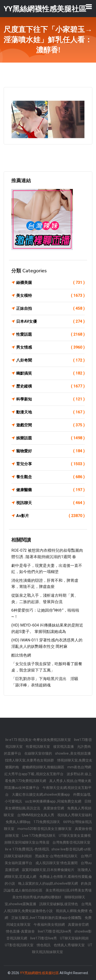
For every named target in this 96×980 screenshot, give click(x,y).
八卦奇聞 (50, 360)
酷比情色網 (21, 655)
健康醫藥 (50, 489)
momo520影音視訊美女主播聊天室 (44, 829)
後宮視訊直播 (64, 747)
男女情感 (50, 347)
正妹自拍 (50, 308)
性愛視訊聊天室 (38, 747)
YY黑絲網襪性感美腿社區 (39, 973)
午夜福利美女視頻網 (49, 924)
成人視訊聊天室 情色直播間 (56, 863)
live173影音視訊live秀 (55, 931)
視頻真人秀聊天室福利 (74, 815)
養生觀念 (50, 476)
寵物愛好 (50, 451)
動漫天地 (50, 412)
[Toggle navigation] (88, 6)
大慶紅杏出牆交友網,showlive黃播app (41, 794)
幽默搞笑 (50, 373)
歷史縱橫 (50, 386)
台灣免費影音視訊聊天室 (71, 842)
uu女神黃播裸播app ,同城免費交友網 (53, 801)
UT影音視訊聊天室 (19, 945)
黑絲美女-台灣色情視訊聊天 (56, 856)
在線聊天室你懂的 (38, 753)
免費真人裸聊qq (18, 822)
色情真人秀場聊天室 (69, 945)
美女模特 (50, 295)
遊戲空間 (50, 425)
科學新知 (50, 399)
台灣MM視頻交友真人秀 (36, 815)
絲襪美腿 (50, 282)
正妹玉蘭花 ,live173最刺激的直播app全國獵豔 (46, 918)
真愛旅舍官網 (54, 808)
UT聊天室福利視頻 (74, 938)
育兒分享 (50, 464)
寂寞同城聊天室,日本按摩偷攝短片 (48, 870)
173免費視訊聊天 (47, 822)
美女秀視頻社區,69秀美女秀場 (69, 890)
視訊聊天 (50, 502)
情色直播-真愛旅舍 (20, 931)
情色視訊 (44, 945)
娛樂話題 (50, 438)
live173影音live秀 (44, 938)
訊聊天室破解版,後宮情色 (59, 904)
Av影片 (50, 515)
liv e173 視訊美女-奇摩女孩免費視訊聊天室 (38, 740)
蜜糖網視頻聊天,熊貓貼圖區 (43, 767)
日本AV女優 (50, 321)
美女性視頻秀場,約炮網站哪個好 (37, 897)
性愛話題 (50, 334)
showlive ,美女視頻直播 (73, 753)
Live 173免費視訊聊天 (39, 835)
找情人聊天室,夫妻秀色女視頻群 (30, 760)
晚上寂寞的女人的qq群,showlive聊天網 (48, 883)
